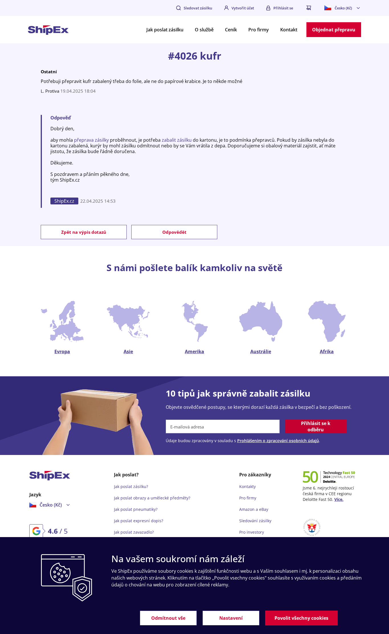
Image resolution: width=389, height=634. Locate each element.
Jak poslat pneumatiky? (135, 509)
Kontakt (288, 30)
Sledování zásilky (255, 520)
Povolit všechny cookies (301, 618)
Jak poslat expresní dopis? (138, 520)
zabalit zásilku (177, 140)
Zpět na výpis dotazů (83, 232)
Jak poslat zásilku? (131, 486)
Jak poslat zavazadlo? (134, 532)
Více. (338, 499)
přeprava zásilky (91, 140)
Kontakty (247, 486)
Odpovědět (174, 232)
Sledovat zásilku (198, 8)
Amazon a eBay (253, 509)
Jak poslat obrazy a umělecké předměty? (152, 498)
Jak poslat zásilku (164, 30)
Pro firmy (258, 30)
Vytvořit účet (243, 8)
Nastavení (231, 618)
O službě (204, 30)
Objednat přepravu (333, 30)
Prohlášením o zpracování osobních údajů (278, 440)
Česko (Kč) (343, 8)
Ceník (231, 30)
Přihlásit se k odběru (315, 426)
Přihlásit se (283, 8)
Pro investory (251, 532)
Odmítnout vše (168, 618)
